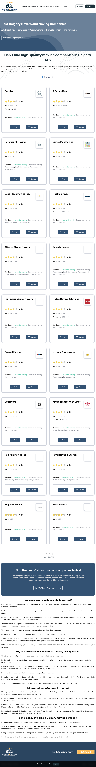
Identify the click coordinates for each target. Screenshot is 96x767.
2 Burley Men (60, 91)
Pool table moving (59, 480)
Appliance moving (36, 167)
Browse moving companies (13, 38)
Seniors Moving (10, 169)
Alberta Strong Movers (17, 247)
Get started (86, 752)
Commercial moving (35, 117)
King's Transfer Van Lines (67, 401)
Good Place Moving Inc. (17, 194)
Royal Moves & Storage (65, 455)
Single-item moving (22, 167)
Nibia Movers (60, 504)
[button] (15, 127)
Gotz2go (9, 91)
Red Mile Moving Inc (15, 455)
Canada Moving (61, 247)
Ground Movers (13, 352)
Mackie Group (60, 194)
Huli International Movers (19, 299)
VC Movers (10, 401)
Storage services (58, 117)
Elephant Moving (14, 504)
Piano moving (9, 167)
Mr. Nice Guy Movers (64, 352)
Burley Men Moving (63, 142)
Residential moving (20, 117)
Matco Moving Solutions (66, 299)
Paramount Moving (15, 142)
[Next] (53, 553)
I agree (56, 764)
